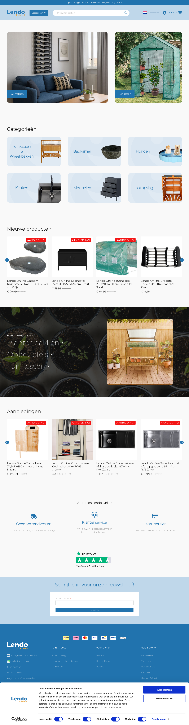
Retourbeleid (15, 672)
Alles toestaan (164, 689)
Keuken (145, 672)
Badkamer (147, 655)
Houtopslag (59, 655)
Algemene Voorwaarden (21, 678)
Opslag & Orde (149, 678)
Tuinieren (57, 666)
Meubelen (147, 661)
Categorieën (37, 12)
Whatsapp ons (20, 661)
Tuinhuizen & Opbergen (66, 661)
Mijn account (15, 667)
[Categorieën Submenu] (45, 13)
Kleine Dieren (104, 661)
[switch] (87, 719)
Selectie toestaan (164, 698)
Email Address (63, 598)
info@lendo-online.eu (24, 655)
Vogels (100, 666)
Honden (101, 655)
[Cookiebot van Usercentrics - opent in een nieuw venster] (19, 719)
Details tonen (158, 719)
